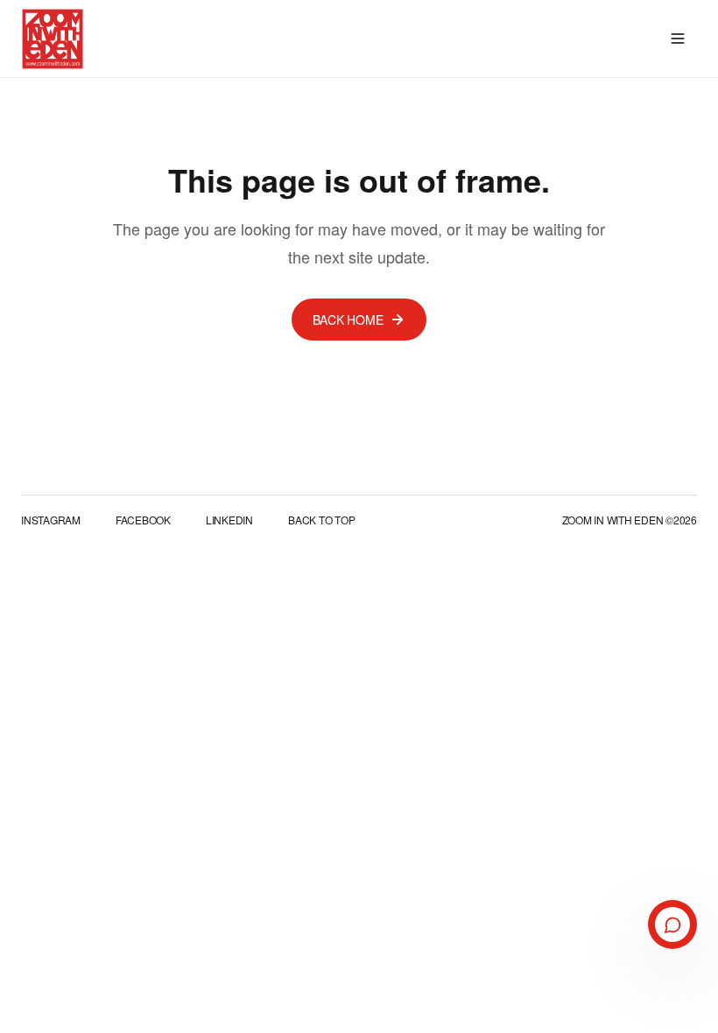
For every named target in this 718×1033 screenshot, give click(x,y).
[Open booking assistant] (672, 924)
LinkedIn (229, 520)
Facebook (143, 520)
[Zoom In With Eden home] (52, 38)
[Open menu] (677, 38)
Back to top (321, 520)
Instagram (51, 520)
